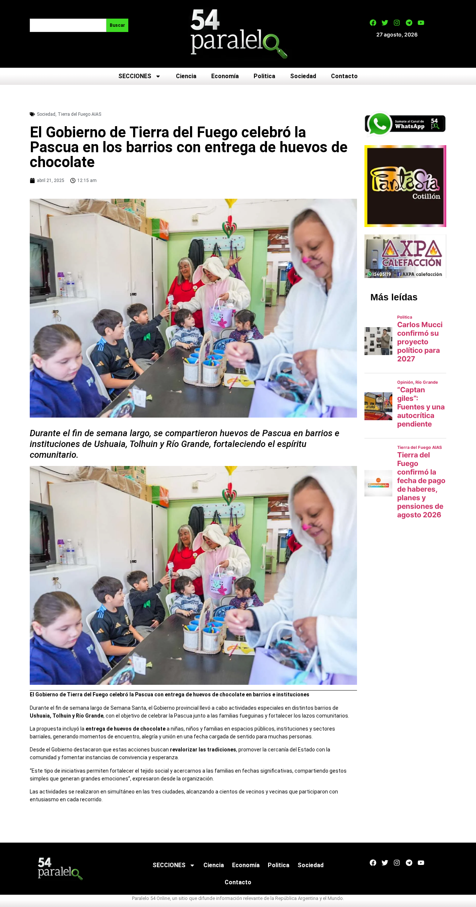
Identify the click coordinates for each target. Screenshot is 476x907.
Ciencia (186, 76)
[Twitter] (385, 23)
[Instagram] (397, 23)
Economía (225, 76)
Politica (264, 76)
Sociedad (303, 76)
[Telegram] (409, 23)
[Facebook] (373, 23)
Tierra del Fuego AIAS (79, 114)
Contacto (344, 76)
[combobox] (68, 25)
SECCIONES (134, 76)
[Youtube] (421, 23)
